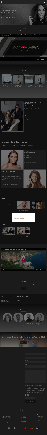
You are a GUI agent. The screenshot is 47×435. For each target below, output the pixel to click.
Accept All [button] (21, 218)
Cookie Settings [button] (17, 218)
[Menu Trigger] (45, 2)
